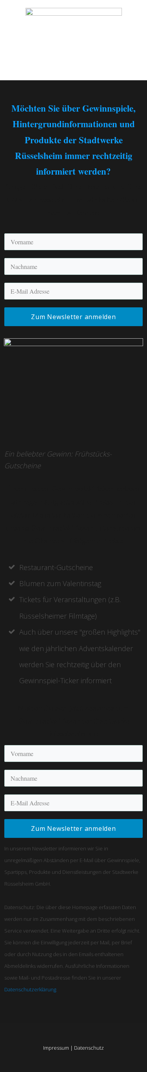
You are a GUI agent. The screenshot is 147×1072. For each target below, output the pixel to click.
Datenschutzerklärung (30, 989)
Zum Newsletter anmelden (73, 316)
